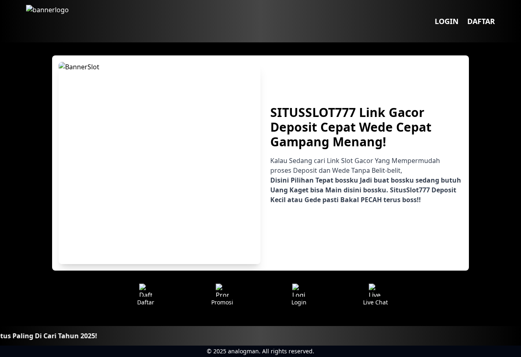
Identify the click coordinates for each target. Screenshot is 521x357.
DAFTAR (481, 21)
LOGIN (447, 21)
